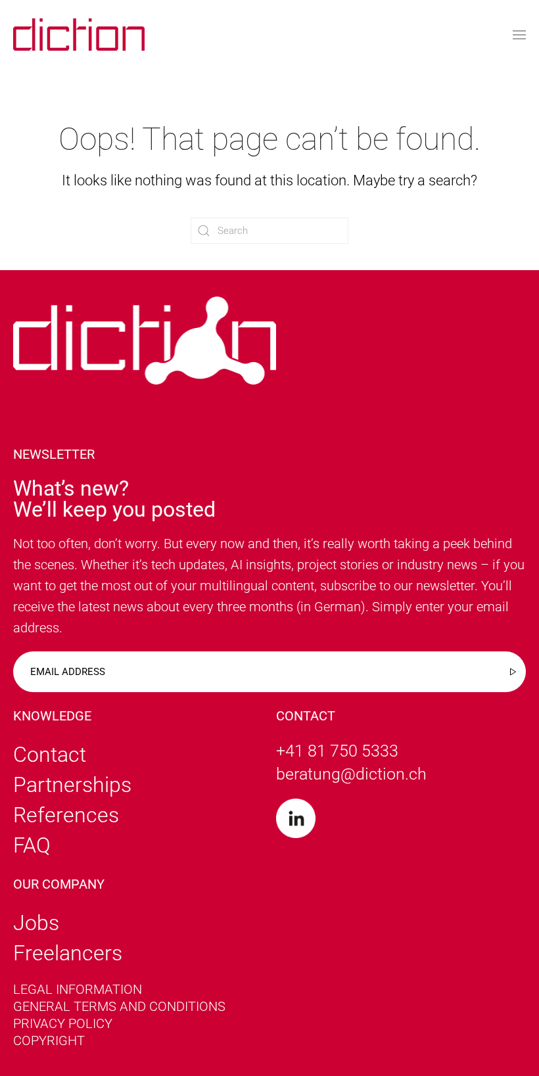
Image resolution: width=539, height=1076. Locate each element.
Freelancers (67, 953)
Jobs (36, 922)
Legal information (77, 989)
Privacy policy (62, 1023)
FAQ (32, 845)
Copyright (49, 1040)
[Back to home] (79, 34)
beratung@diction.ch (351, 774)
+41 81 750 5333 (337, 750)
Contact (49, 754)
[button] (519, 34)
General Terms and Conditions (119, 1006)
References (66, 815)
